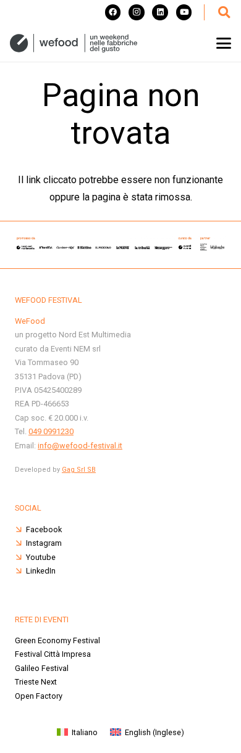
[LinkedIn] (160, 12)
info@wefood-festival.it (80, 445)
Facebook (44, 529)
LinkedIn (41, 570)
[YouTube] (184, 12)
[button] (224, 12)
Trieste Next (36, 681)
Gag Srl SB (79, 470)
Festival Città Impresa (53, 654)
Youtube (41, 557)
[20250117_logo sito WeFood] (73, 43)
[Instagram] (137, 12)
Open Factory (38, 696)
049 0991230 (51, 431)
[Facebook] (113, 12)
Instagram (44, 543)
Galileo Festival (42, 668)
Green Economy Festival (57, 640)
